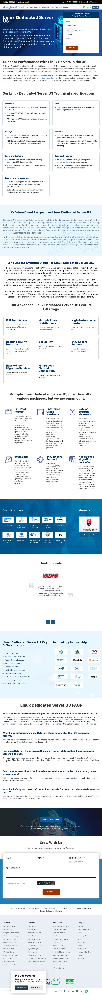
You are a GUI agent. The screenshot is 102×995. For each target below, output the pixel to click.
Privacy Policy (82, 949)
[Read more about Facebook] (64, 991)
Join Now (95, 7)
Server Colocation (58, 949)
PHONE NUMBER (76, 858)
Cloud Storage (7, 929)
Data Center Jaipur (58, 936)
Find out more (35, 987)
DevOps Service (32, 929)
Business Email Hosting (60, 958)
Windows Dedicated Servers (37, 965)
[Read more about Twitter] (68, 991)
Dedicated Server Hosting (61, 952)
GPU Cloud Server (8, 952)
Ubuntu (9, 162)
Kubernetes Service (34, 933)
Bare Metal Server (58, 965)
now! (27, 2)
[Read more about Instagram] (81, 991)
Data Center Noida (83, 908)
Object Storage (32, 949)
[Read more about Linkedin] (73, 991)
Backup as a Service (34, 955)
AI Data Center (57, 942)
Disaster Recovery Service (36, 958)
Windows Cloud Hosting (10, 946)
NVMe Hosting (35, 908)
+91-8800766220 (72, 2)
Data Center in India (59, 929)
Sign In (89, 7)
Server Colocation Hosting (51, 911)
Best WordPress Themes (36, 962)
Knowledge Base (83, 936)
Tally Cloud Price (7, 958)
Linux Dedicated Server (10, 965)
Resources (58, 7)
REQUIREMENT (13, 868)
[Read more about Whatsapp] (86, 991)
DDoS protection (22, 240)
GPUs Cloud (50, 908)
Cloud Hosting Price (9, 939)
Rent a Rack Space (8, 962)
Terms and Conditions (84, 952)
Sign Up (80, 926)
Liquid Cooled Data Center (61, 926)
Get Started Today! (51, 820)
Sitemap (80, 946)
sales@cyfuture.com (90, 2)
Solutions (37, 7)
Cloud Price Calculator (84, 929)
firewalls (69, 162)
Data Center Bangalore (60, 939)
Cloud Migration (32, 936)
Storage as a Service (34, 946)
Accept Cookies (21, 987)
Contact (80, 955)
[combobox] (69, 30)
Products (30, 7)
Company (66, 7)
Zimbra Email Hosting (59, 962)
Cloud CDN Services (34, 939)
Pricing (52, 7)
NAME (9, 858)
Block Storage (32, 952)
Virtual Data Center (58, 946)
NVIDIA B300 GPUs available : (14, 2)
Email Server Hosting (59, 955)
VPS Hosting (81, 958)
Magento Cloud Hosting (10, 955)
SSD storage (80, 280)
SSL (79, 428)
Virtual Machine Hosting (10, 936)
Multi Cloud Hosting (8, 949)
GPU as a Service (58, 968)
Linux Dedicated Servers (47, 78)
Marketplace (45, 7)
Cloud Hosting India (9, 926)
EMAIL (40, 858)
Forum (79, 939)
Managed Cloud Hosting (10, 933)
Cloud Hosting (66, 908)
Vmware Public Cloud (34, 942)
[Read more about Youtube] (77, 991)
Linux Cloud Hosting (9, 942)
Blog (79, 933)
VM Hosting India (18, 908)
